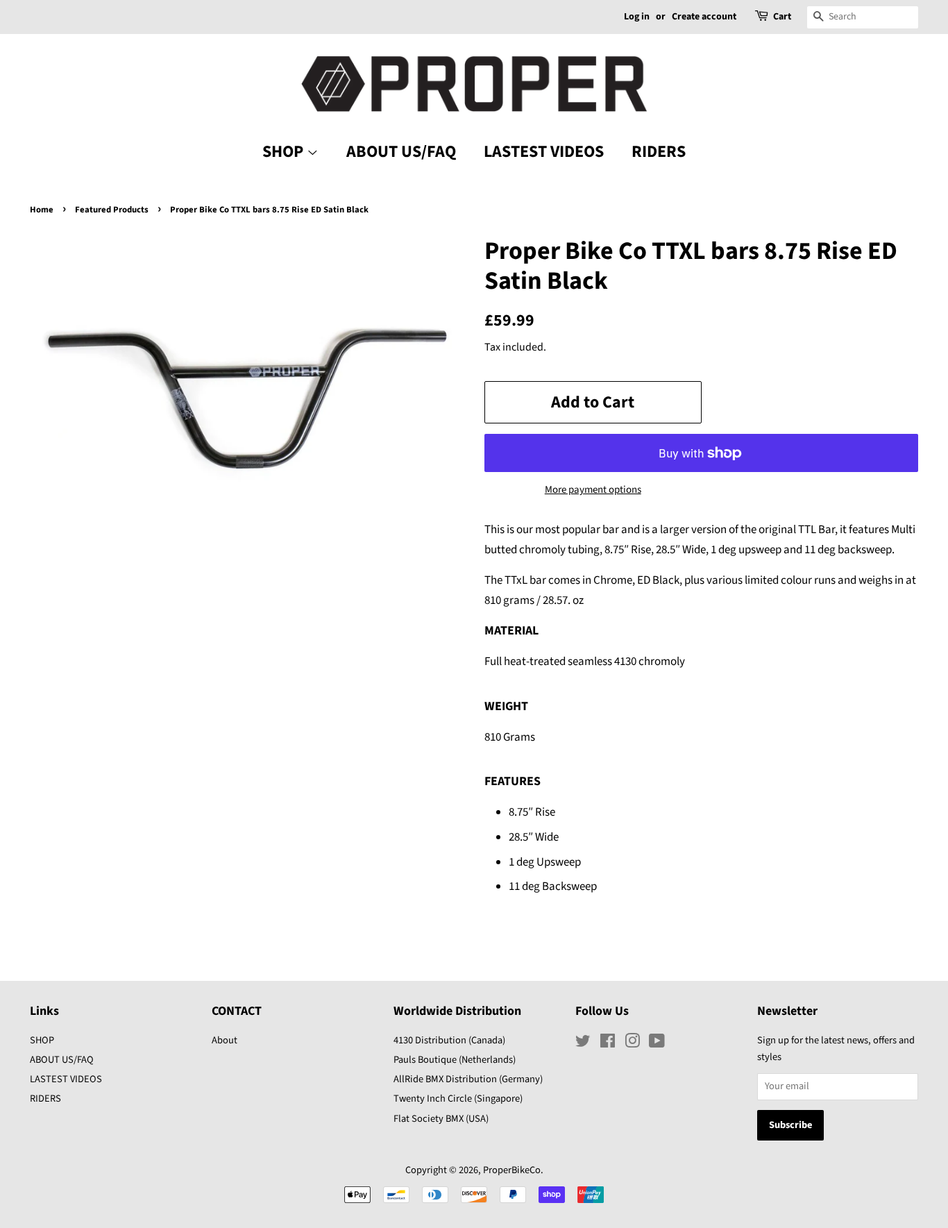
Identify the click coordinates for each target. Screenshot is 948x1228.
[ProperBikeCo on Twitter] (583, 1043)
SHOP (284, 152)
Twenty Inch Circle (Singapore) (458, 1098)
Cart (782, 17)
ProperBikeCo (512, 1170)
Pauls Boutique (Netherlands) (454, 1059)
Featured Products (112, 209)
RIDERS (659, 152)
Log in (637, 17)
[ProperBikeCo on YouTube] (657, 1043)
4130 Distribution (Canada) (449, 1040)
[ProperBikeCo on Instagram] (632, 1043)
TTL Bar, (818, 529)
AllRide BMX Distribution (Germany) (468, 1079)
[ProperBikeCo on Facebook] (608, 1043)
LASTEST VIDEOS (544, 152)
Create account (704, 17)
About (224, 1040)
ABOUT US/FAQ (401, 152)
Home (41, 209)
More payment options (593, 489)
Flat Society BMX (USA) (441, 1118)
